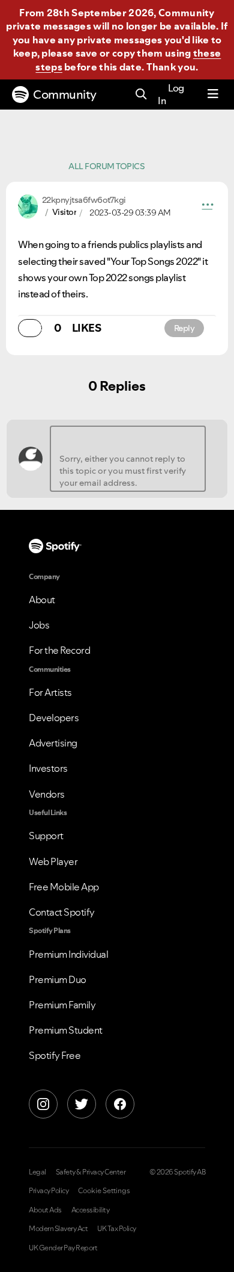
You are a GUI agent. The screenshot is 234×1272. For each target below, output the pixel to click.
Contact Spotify (62, 912)
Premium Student (66, 1030)
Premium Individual (68, 954)
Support (46, 835)
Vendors (47, 794)
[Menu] (213, 94)
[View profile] (28, 205)
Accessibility (90, 1210)
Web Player (53, 861)
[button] (208, 206)
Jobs (39, 624)
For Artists (50, 692)
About (42, 599)
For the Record (59, 650)
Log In (171, 94)
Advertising (53, 742)
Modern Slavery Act (58, 1228)
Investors (48, 768)
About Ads (45, 1210)
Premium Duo (57, 979)
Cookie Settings (104, 1191)
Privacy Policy (48, 1191)
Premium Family (62, 1004)
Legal (37, 1172)
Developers (54, 717)
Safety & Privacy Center (91, 1172)
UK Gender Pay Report (63, 1248)
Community (65, 94)
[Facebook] (120, 1104)
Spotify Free (54, 1055)
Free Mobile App (64, 886)
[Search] (141, 95)
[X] (81, 1104)
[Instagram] (43, 1104)
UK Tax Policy (116, 1228)
